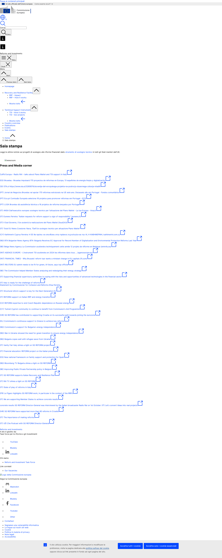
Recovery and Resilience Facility (19, 93)
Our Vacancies (11, 470)
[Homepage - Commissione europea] (17, 13)
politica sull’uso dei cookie (97, 548)
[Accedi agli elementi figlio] (36, 90)
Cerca (2, 27)
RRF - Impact (15, 95)
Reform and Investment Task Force (20, 462)
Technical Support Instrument (17, 110)
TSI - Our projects (17, 115)
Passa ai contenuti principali (12, 1)
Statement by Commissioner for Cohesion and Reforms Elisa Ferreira (30, 285)
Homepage (9, 86)
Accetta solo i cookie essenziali (161, 546)
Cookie (8, 530)
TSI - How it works (17, 112)
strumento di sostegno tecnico (78, 152)
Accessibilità (10, 537)
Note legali (9, 534)
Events (8, 128)
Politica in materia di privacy (17, 532)
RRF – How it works (17, 97)
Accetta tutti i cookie (130, 546)
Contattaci (9, 521)
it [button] (6, 19)
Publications (10, 125)
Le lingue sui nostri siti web (16, 527)
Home (7, 138)
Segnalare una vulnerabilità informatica (22, 525)
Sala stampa (10, 130)
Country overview (12, 123)
